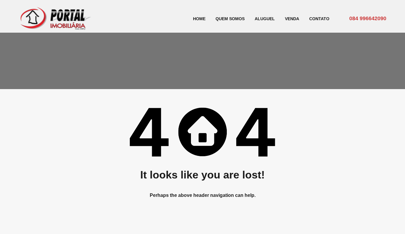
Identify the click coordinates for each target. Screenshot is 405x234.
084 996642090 (367, 18)
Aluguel (265, 18)
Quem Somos (230, 18)
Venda (292, 18)
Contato (319, 18)
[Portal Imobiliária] (56, 28)
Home (199, 18)
